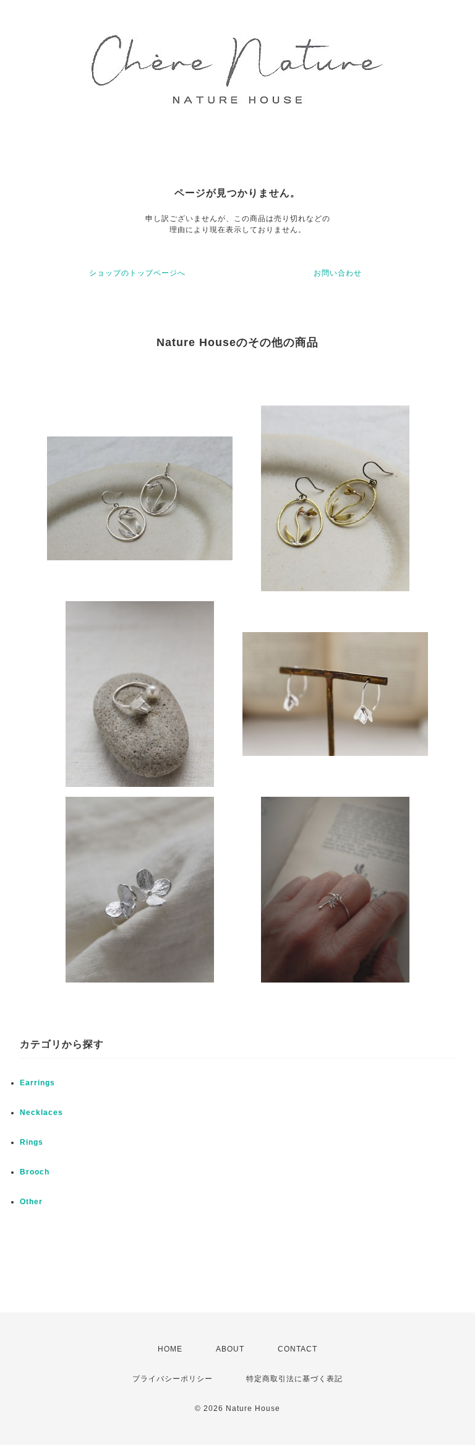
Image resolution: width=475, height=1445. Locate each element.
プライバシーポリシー (172, 1378)
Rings (31, 1142)
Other (31, 1201)
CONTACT (297, 1349)
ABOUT (230, 1349)
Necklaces (41, 1112)
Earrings (37, 1082)
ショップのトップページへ (137, 273)
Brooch (34, 1172)
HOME (170, 1349)
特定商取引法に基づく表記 (294, 1378)
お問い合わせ (338, 273)
